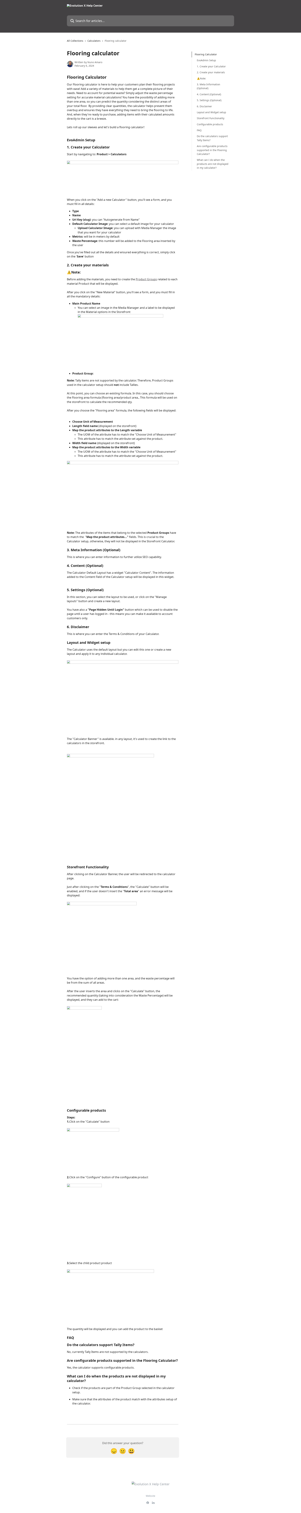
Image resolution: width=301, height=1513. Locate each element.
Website (150, 1495)
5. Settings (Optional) (209, 100)
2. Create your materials (211, 72)
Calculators (94, 40)
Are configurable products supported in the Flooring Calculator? (212, 150)
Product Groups (146, 279)
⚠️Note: (201, 78)
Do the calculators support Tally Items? (212, 138)
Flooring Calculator (206, 54)
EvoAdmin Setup (206, 60)
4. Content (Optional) (209, 94)
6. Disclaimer (204, 106)
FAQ (199, 130)
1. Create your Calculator (211, 66)
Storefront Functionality (210, 118)
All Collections (75, 40)
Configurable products (210, 124)
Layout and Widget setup (211, 112)
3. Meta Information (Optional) (208, 86)
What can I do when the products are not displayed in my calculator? (212, 163)
